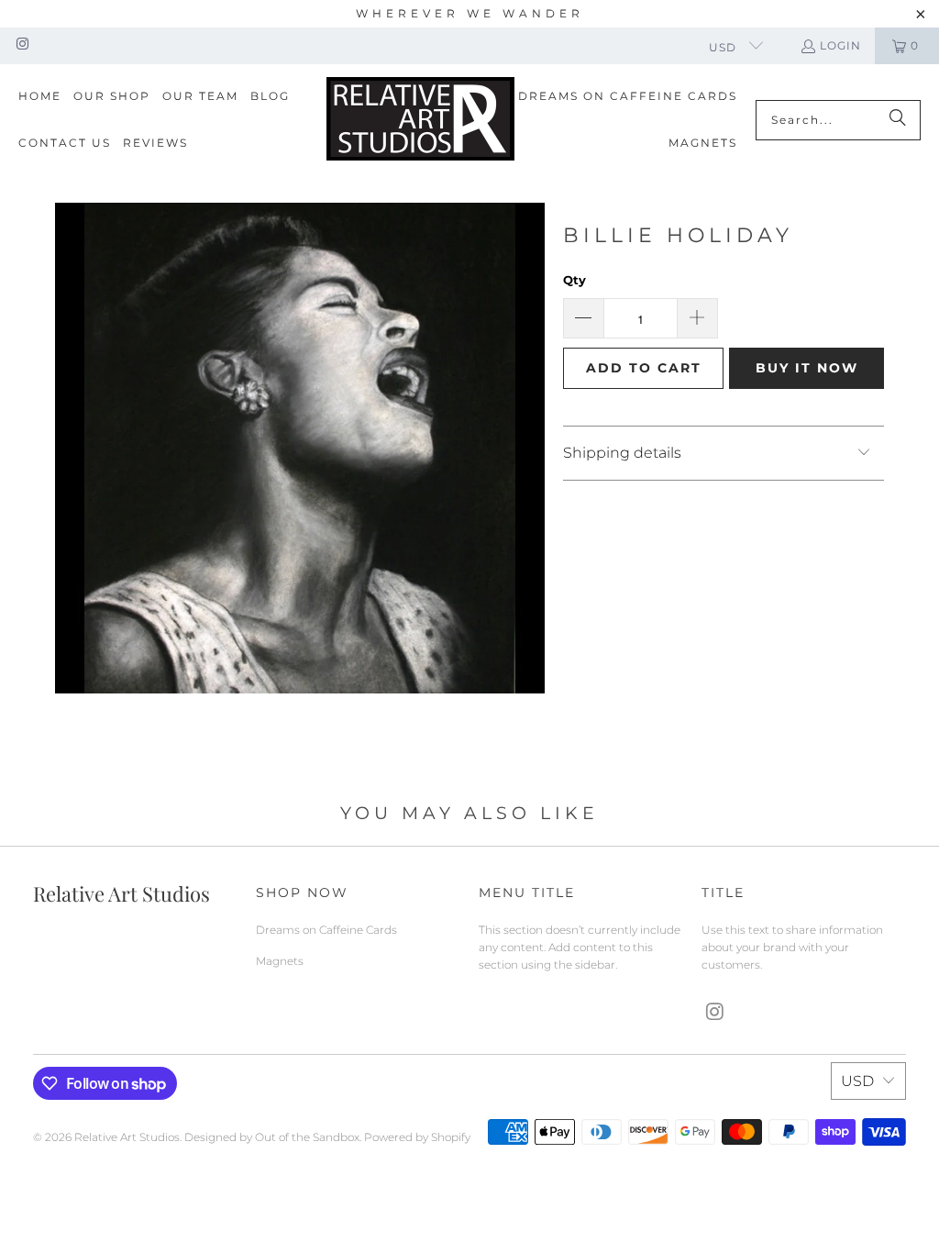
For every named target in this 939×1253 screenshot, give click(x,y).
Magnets (280, 961)
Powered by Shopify (417, 1137)
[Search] (898, 120)
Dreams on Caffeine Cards (326, 930)
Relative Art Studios (127, 1137)
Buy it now (807, 368)
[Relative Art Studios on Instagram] (21, 45)
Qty (574, 279)
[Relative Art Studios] (420, 119)
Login (840, 45)
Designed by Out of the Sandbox (271, 1137)
